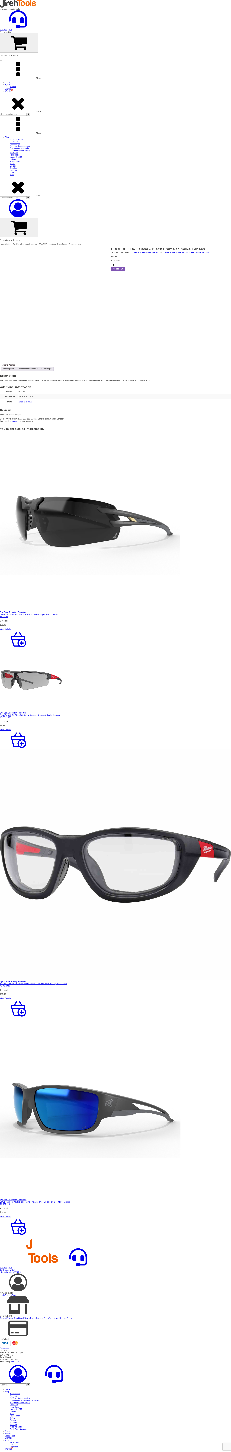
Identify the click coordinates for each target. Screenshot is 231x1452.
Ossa (191, 252)
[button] (7, 365)
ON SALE (14, 142)
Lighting (13, 159)
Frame (178, 252)
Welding (13, 170)
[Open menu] (1, 60)
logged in (15, 421)
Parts (12, 175)
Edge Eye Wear (25, 402)
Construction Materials (19, 148)
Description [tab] (8, 369)
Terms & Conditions (15, 1318)
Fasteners (14, 153)
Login (7, 82)
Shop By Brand (16, 139)
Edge (172, 252)
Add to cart (118, 269)
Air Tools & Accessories (20, 146)
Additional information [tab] (27, 369)
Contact (8, 89)
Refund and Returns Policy (60, 1318)
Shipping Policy (42, 1318)
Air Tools (13, 1396)
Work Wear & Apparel (19, 1429)
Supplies (13, 168)
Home (2, 244)
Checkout (14, 1447)
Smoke (198, 252)
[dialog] (115, 1407)
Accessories (15, 144)
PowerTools (15, 161)
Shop (7, 137)
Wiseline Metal (16, 1427)
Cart (11, 1444)
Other (12, 173)
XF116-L (205, 252)
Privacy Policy (29, 1318)
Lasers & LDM (16, 157)
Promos (13, 87)
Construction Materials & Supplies (24, 1400)
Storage (13, 166)
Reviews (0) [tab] (46, 369)
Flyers (7, 84)
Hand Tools (14, 155)
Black (166, 252)
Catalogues (10, 1436)
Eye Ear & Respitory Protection (25, 244)
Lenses (185, 252)
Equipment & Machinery (20, 150)
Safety (12, 164)
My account (10, 1440)
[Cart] (19, 42)
